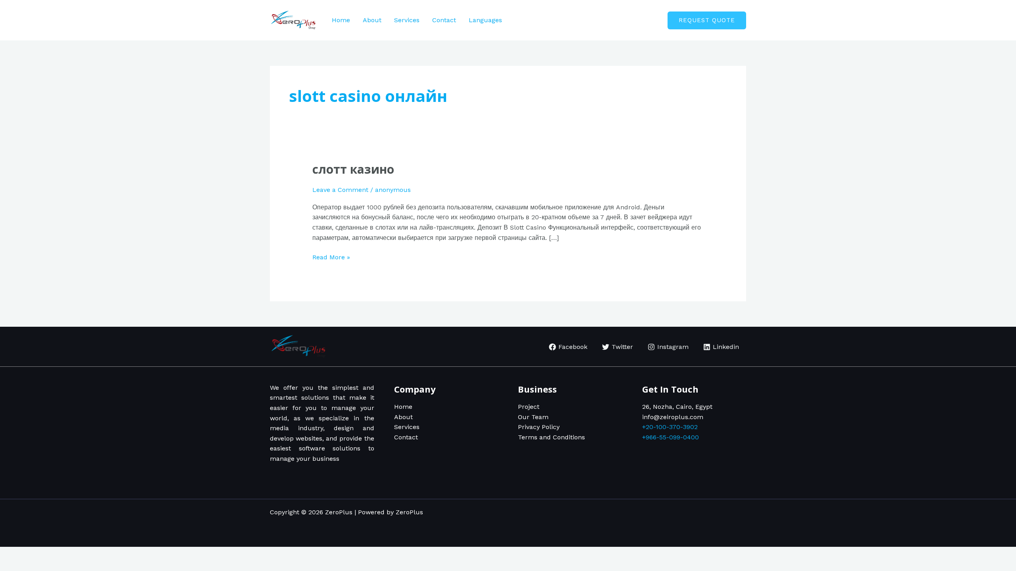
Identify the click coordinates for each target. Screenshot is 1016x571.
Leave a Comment (340, 190)
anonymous (393, 190)
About (372, 20)
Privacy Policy (539, 427)
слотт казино (353, 169)
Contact (444, 20)
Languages (485, 20)
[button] (707, 20)
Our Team (533, 417)
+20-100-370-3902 (670, 427)
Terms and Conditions (551, 437)
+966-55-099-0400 (670, 437)
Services (406, 20)
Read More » (331, 256)
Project (528, 406)
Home (341, 20)
